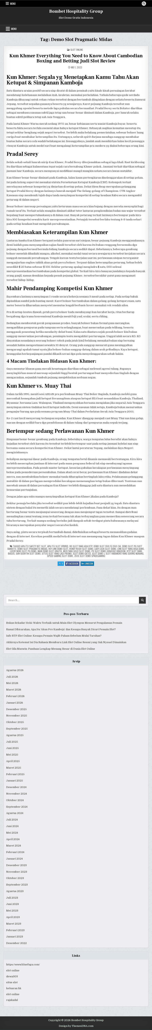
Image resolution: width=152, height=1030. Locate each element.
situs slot (12, 982)
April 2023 (13, 917)
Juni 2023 (12, 904)
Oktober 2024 (15, 800)
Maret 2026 (13, 689)
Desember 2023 (16, 865)
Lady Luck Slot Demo (105, 548)
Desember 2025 (16, 709)
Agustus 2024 (14, 813)
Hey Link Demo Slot (58, 548)
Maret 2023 (13, 923)
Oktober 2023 (15, 878)
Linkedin (89, 564)
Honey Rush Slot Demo (81, 548)
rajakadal (12, 999)
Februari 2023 (15, 930)
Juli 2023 (12, 897)
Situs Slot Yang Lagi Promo (57, 553)
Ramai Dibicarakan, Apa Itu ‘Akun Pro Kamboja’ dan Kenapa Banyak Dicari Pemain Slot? (61, 629)
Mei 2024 (12, 832)
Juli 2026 (12, 676)
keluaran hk (13, 988)
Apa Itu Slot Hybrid (57, 546)
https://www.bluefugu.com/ (23, 964)
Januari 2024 (14, 858)
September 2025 (17, 728)
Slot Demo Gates (82, 553)
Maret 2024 (13, 845)
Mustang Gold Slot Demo (76, 551)
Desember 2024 (16, 787)
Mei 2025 (12, 754)
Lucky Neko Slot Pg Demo (23, 551)
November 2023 (16, 871)
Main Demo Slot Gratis (50, 551)
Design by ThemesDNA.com (76, 1026)
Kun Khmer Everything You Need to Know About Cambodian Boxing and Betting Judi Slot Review (76, 58)
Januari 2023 (14, 936)
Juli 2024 (12, 819)
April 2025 (13, 761)
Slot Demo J (98, 553)
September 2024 (17, 806)
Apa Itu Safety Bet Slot (33, 546)
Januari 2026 (14, 702)
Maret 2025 (13, 767)
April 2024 (13, 839)
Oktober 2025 (15, 722)
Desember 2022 (16, 943)
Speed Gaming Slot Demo (60, 556)
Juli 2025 (12, 741)
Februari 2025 (15, 774)
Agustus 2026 (15, 670)
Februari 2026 (15, 696)
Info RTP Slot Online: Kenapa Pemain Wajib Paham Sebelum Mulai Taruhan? (54, 635)
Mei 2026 (12, 683)
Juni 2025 (12, 748)
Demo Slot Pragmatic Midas (32, 548)
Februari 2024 (15, 852)
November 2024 (16, 793)
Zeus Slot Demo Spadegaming (89, 556)
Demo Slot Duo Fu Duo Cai (107, 546)
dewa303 (12, 976)
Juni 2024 (12, 826)
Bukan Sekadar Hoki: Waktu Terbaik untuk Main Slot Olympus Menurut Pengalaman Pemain (64, 622)
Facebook (73, 564)
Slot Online (76, 49)
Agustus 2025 (15, 735)
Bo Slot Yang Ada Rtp (80, 546)
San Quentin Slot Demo (28, 553)
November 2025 (16, 715)
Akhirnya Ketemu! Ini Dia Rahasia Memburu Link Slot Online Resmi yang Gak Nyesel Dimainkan (66, 642)
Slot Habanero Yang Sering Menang (124, 553)
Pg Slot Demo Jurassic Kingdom (108, 551)
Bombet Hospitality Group (76, 11)
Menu (13, 4)
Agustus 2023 (15, 891)
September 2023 (17, 884)
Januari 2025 (14, 780)
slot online (12, 970)
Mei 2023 (12, 910)
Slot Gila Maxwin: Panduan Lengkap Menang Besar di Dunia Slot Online (50, 648)
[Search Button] (144, 3)
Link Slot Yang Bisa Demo (130, 548)
